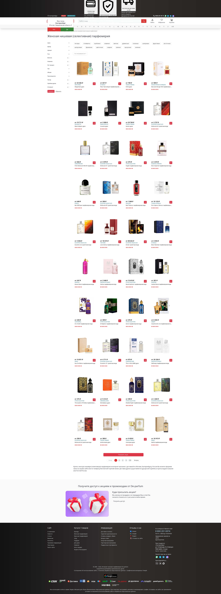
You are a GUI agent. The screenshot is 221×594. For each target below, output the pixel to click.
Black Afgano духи (80, 126)
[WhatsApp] (165, 16)
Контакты (50, 540)
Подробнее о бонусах (90, 33)
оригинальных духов (117, 569)
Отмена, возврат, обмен (108, 536)
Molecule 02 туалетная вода (159, 126)
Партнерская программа (108, 543)
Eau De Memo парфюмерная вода (85, 363)
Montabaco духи (105, 403)
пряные (118, 47)
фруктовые (156, 43)
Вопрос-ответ (105, 538)
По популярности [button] (79, 53)
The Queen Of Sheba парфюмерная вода (87, 403)
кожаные (135, 43)
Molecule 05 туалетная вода (108, 205)
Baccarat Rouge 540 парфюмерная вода (163, 87)
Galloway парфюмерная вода (160, 363)
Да (67, 29)
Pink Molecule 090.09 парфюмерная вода (87, 166)
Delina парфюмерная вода (108, 284)
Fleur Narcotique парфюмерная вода (111, 87)
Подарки (76, 540)
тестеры (77, 43)
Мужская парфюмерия (81, 536)
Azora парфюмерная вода (133, 324)
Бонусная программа (107, 540)
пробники (97, 43)
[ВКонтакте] (156, 563)
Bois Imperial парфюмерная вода (161, 166)
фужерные (89, 47)
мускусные (128, 47)
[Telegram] (168, 16)
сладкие (109, 47)
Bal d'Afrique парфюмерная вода (84, 205)
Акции (63, 16)
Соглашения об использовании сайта (101, 591)
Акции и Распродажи (80, 549)
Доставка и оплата (106, 531)
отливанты (87, 43)
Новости (49, 534)
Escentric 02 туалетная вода (83, 245)
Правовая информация (54, 543)
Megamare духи (79, 87)
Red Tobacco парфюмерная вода (135, 205)
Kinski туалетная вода (132, 245)
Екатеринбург (53, 16)
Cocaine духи (104, 126)
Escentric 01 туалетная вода (108, 363)
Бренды (76, 531)
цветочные (99, 47)
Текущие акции (127, 31)
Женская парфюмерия (80, 534)
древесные (125, 43)
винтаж (116, 43)
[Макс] (163, 563)
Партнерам (50, 545)
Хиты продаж (78, 547)
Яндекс (134, 536)
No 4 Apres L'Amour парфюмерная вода (163, 205)
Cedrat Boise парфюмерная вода (161, 284)
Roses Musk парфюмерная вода (84, 284)
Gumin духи (129, 126)
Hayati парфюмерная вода (134, 166)
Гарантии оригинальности (109, 534)
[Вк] (171, 16)
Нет (54, 29)
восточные (167, 43)
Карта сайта (51, 547)
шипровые (145, 43)
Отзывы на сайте (137, 538)
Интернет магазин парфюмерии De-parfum (115, 567)
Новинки (76, 545)
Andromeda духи (105, 442)
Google (134, 533)
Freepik (145, 570)
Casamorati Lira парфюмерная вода (162, 324)
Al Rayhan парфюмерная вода (109, 324)
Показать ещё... (123, 455)
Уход (75, 538)
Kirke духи (129, 87)
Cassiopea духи (130, 442)
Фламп (134, 531)
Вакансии (50, 538)
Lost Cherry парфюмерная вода (109, 245)
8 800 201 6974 (162, 531)
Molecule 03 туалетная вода (159, 403)
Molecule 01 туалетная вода (108, 166)
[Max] (173, 16)
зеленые (137, 47)
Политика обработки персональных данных (112, 570)
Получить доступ (119, 501)
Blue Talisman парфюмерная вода (161, 245)
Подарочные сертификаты (109, 545)
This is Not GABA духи (132, 363)
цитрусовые (78, 47)
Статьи (49, 536)
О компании (51, 531)
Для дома (77, 543)
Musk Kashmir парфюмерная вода (136, 284)
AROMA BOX (71, 16)
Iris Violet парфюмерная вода (84, 324)
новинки (107, 43)
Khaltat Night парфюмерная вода (136, 403)
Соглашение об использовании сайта (85, 570)
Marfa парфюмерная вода (159, 442)
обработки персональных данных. (125, 591)
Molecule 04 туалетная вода (83, 442)
